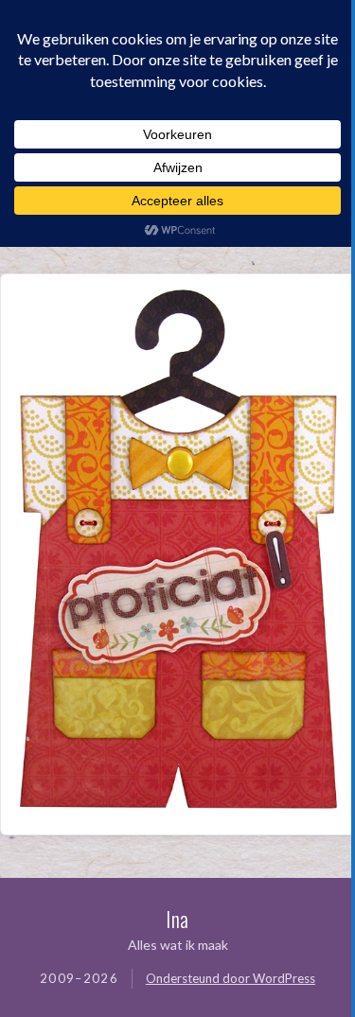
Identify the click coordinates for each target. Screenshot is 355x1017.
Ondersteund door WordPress (230, 978)
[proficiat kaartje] (177, 812)
